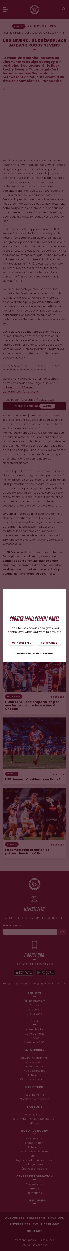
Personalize (49, 643)
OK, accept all (21, 643)
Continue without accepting (34, 653)
